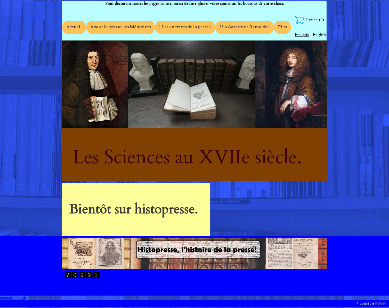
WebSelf (380, 304)
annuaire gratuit (13, 298)
